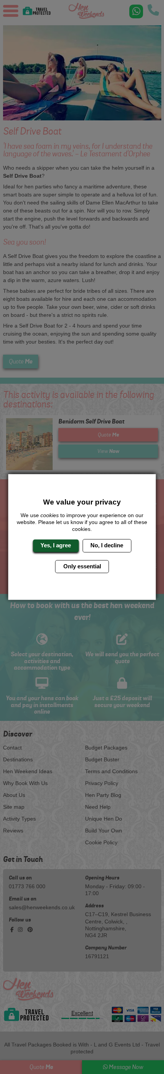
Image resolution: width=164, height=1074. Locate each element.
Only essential (82, 566)
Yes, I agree (55, 545)
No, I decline (106, 545)
